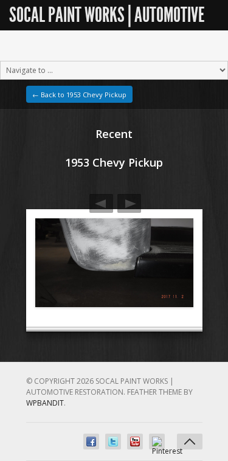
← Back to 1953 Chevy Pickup (79, 94)
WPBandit (45, 403)
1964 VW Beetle (101, 203)
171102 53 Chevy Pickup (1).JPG (129, 203)
